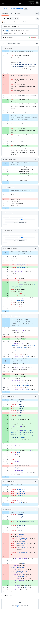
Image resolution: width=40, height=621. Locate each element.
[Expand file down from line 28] (5, 504)
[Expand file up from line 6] (5, 51)
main (7, 30)
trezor (6, 9)
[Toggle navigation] (2, 2)
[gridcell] (20, 51)
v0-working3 (18, 30)
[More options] (36, 48)
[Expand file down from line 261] (6, 392)
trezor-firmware (16, 9)
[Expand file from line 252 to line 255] (6, 361)
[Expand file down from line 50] (5, 477)
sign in (18, 606)
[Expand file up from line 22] (5, 485)
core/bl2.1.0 (28, 30)
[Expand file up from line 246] (6, 322)
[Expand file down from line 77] (5, 311)
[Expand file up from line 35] (5, 164)
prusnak (6, 22)
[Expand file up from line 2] (5, 190)
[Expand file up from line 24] (5, 400)
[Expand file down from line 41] (5, 182)
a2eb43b (11, 33)
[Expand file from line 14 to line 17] (5, 117)
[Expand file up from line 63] (5, 253)
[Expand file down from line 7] (5, 208)
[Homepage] (20, 2)
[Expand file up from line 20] (5, 512)
